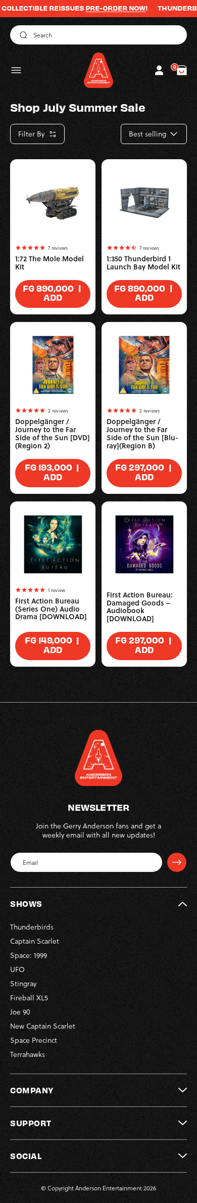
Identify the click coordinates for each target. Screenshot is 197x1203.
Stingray (23, 983)
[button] (16, 70)
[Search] (21, 34)
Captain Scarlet (34, 941)
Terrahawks (27, 1054)
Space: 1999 (28, 955)
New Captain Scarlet (42, 1026)
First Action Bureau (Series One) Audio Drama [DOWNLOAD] (51, 609)
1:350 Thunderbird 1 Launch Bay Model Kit (143, 263)
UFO (17, 969)
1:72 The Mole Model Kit (49, 263)
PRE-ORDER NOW (106, 8)
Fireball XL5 (29, 997)
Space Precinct (33, 1040)
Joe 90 (20, 1011)
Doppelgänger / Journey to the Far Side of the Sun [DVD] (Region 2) (52, 434)
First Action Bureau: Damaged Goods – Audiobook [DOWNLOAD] (140, 607)
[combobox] (98, 34)
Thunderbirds (32, 926)
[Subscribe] (176, 862)
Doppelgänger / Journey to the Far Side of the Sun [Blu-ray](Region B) (142, 434)
